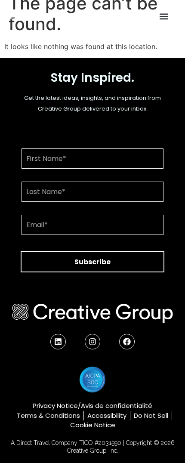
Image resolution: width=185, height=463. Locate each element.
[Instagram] (92, 341)
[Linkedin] (58, 341)
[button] (164, 16)
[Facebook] (127, 341)
